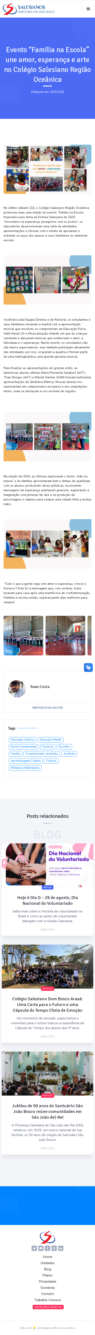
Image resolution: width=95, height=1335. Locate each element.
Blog (47, 1269)
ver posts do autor (47, 708)
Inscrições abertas (48, 1307)
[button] (88, 9)
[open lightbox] (23, 635)
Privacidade (47, 1281)
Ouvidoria (47, 1287)
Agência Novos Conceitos (59, 1328)
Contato (47, 1294)
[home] (28, 9)
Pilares (47, 1275)
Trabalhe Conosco (47, 1300)
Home (47, 1257)
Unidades (48, 1263)
